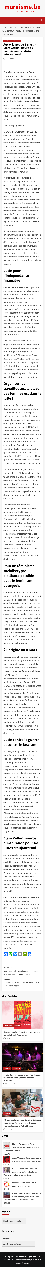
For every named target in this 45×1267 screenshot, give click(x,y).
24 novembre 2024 (11, 1084)
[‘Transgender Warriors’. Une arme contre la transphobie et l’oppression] (23, 1015)
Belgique (7, 1068)
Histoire (17, 41)
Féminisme (8, 41)
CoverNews (36, 1259)
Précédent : (21, 971)
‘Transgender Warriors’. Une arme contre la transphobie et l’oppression (22, 1033)
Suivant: (21, 982)
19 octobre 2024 (11, 1129)
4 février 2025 (10, 1038)
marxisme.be (22, 6)
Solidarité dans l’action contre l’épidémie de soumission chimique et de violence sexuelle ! (22, 1078)
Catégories (6, 1238)
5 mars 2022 (10, 59)
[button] (4, 20)
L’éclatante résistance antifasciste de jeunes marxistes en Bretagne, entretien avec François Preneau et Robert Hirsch (22, 1123)
